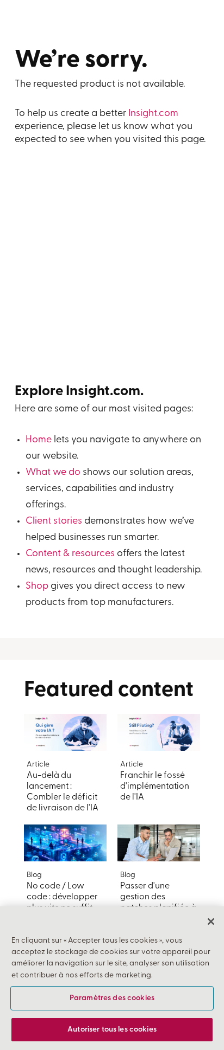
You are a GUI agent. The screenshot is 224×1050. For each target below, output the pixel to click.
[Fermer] (211, 921)
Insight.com (153, 114)
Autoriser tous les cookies (112, 1030)
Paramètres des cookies (112, 998)
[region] (112, 978)
